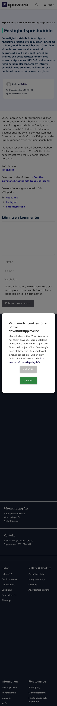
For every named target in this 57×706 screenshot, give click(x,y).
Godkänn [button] (28, 380)
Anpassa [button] (28, 369)
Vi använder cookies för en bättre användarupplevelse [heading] (28, 327)
